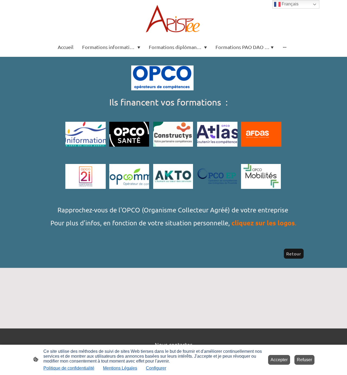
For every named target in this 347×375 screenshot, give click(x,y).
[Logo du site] (173, 18)
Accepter (279, 359)
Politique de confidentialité (68, 368)
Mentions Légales (120, 368)
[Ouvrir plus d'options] (284, 46)
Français (289, 4)
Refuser (304, 359)
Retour (293, 253)
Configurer (156, 368)
